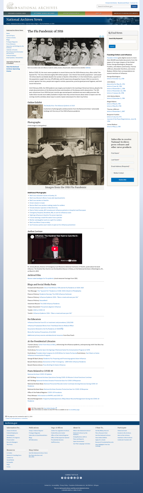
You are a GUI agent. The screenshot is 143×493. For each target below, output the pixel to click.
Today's (36, 430)
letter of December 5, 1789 (116, 98)
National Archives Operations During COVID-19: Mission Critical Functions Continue (64, 377)
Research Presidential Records (104, 442)
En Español (10, 462)
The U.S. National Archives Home (31, 5)
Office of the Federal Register (59, 435)
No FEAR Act (89, 485)
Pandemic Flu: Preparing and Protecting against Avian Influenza (64, 358)
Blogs (8, 40)
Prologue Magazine (12, 42)
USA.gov (96, 485)
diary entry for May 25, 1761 (116, 84)
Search (134, 6)
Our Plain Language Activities (81, 444)
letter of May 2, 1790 (114, 127)
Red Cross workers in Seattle (39, 200)
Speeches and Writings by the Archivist (15, 47)
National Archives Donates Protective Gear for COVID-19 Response (58, 380)
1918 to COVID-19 (39, 310)
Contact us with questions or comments (16, 418)
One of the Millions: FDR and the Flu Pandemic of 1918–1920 (64, 288)
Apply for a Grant (100, 440)
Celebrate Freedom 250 (124, 440)
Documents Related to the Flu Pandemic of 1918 (44, 329)
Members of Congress (13, 437)
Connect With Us (71, 475)
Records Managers (12, 442)
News (8, 33)
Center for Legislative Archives (60, 430)
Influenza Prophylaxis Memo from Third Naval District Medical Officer (51, 326)
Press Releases (11, 44)
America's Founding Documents (126, 13)
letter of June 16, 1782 (114, 86)
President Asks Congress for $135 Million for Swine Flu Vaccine (56, 353)
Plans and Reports (78, 439)
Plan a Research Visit (101, 433)
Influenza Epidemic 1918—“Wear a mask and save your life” (58, 297)
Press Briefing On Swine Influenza (54, 365)
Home (8, 23)
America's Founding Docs (14, 455)
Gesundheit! (43, 300)
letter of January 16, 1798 (115, 93)
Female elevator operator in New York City (44, 208)
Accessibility (55, 485)
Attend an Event (122, 430)
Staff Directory (55, 442)
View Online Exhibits (101, 437)
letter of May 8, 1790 (114, 104)
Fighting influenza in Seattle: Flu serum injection (46, 215)
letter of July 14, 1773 (114, 117)
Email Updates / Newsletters (14, 58)
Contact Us (134, 3)
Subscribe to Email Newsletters (38, 435)
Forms (8, 467)
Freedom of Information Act (77, 485)
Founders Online (112, 58)
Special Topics (10, 35)
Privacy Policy (64, 485)
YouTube (74, 478)
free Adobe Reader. (49, 408)
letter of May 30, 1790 (114, 106)
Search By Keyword (115, 38)
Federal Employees (12, 433)
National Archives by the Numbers (80, 433)
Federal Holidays (11, 55)
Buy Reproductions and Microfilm (35, 456)
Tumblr (71, 478)
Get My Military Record (102, 430)
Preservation (10, 440)
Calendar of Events (11, 50)
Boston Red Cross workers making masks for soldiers (47, 205)
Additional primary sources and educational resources (45, 335)
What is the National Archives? (82, 430)
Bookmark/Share (123, 3)
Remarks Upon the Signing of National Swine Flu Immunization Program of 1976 (63, 350)
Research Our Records (17, 13)
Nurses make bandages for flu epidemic (41, 278)
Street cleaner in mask (37, 203)
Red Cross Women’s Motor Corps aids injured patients (47, 198)
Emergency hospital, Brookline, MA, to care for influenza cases (50, 213)
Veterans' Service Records (44, 13)
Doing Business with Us (80, 437)
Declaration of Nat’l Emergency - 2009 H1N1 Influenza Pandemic (64, 362)
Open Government (78, 441)
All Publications (33, 440)
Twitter (103, 36)
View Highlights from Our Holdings (102, 445)
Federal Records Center (58, 433)
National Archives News (18, 23)
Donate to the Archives (124, 433)
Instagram (68, 478)
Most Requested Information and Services (14, 52)
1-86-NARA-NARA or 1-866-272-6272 (72, 490)
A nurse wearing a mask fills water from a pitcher (46, 217)
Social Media (10, 460)
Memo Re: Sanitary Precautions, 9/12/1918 (42, 332)
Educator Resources (71, 13)
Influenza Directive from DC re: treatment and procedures (47, 322)
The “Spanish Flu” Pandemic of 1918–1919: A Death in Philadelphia (59, 291)
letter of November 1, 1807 (116, 111)
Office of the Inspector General (60, 437)
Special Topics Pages (32, 23)
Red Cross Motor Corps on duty (40, 222)
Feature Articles (11, 38)
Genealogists (10, 435)
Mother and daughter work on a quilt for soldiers (46, 220)
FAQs (8, 464)
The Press (10, 444)
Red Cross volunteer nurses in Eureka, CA (43, 195)
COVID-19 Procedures (55, 392)
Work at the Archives (124, 435)
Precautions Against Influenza (51, 307)
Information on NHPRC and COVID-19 (49, 395)
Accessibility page (74, 410)
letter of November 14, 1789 (116, 91)
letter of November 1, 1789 (116, 88)
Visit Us (98, 13)
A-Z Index (9, 453)
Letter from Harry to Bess (47, 344)
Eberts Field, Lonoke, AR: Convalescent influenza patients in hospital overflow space (58, 210)
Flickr (81, 478)
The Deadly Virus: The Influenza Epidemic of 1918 (59, 106)
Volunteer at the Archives (125, 437)
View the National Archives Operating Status (13, 69)
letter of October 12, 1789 (115, 79)
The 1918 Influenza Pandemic (50, 304)
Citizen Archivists (111, 3)
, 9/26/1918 (69, 322)
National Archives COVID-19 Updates (40, 374)
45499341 (87, 68)
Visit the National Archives (103, 435)
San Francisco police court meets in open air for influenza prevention (52, 225)
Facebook (100, 36)
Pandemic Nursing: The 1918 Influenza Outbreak (55, 294)
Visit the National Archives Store (38, 453)
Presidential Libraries (57, 440)
